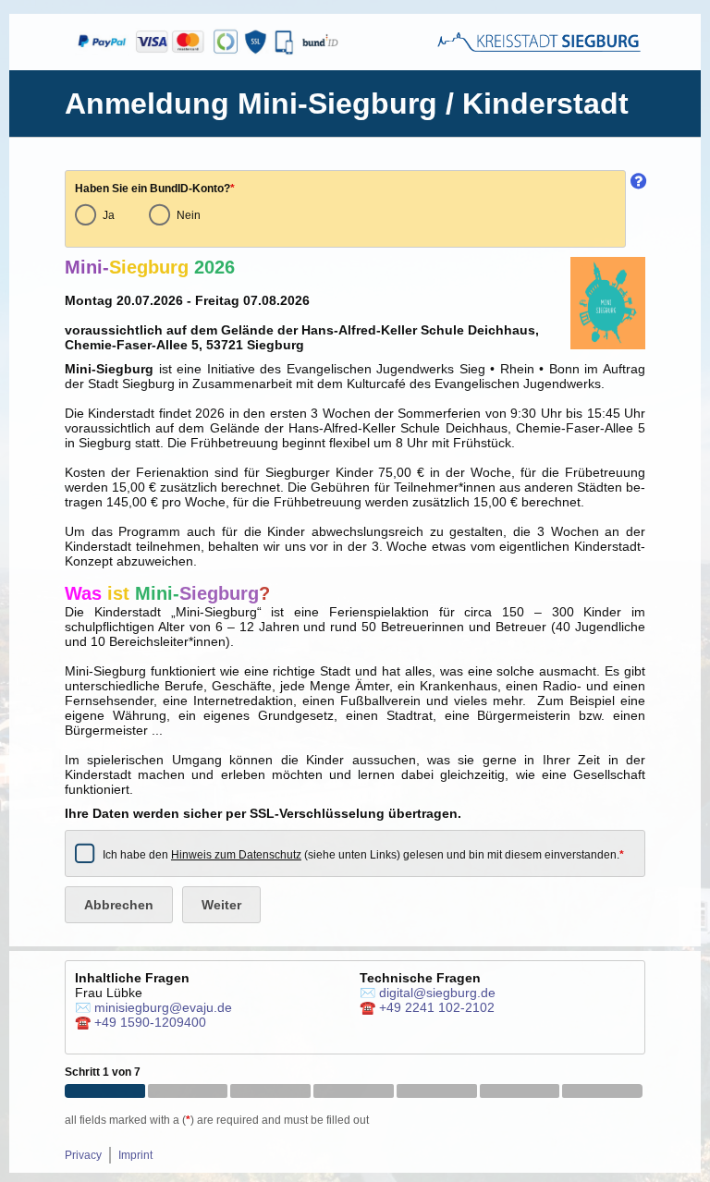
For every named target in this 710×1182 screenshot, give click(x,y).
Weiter (221, 904)
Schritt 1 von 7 (103, 1072)
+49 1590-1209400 (150, 1022)
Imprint (135, 1155)
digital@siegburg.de (437, 992)
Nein (189, 215)
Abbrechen (118, 904)
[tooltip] (635, 209)
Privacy (83, 1155)
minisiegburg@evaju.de (163, 1007)
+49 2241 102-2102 (437, 1007)
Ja (109, 215)
